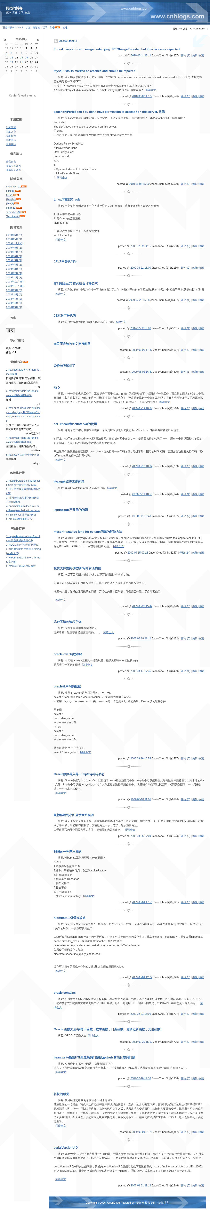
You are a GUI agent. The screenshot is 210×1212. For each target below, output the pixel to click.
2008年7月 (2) (14, 298)
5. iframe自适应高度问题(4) (21, 566)
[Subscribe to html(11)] (18, 190)
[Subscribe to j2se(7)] (16, 203)
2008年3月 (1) (14, 307)
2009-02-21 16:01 (140, 1013)
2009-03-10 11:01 (141, 799)
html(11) (10, 190)
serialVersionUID (66, 1147)
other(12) (11, 207)
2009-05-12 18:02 (142, 466)
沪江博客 (163, 1202)
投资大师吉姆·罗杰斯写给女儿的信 (77, 568)
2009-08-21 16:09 (140, 267)
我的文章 (11, 131)
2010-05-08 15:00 (139, 183)
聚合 (52, 27)
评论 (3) (185, 408)
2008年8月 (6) (14, 294)
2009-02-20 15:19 (142, 1041)
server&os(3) (13, 212)
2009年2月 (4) (14, 273)
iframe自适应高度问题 (69, 481)
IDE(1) (9, 195)
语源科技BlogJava (12, 27)
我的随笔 (11, 127)
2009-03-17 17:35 (140, 671)
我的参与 (11, 140)
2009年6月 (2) (14, 256)
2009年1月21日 (68, 41)
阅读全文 (150, 90)
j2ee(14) (11, 199)
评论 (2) (185, 516)
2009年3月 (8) (14, 269)
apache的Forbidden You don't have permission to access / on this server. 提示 (109, 111)
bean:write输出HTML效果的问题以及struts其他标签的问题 (94, 1057)
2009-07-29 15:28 (139, 300)
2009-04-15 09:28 (138, 552)
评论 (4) (185, 328)
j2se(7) (10, 203)
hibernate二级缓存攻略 (70, 917)
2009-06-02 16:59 (142, 371)
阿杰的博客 (14, 8)
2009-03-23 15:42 (142, 606)
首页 (27, 27)
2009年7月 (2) (14, 252)
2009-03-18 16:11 (141, 638)
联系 (44, 27)
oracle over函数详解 (68, 654)
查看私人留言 (13, 170)
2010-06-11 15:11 (141, 55)
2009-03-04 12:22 (142, 977)
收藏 (201, 55)
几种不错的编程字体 (67, 621)
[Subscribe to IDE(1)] (16, 195)
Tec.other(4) (12, 216)
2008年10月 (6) (14, 286)
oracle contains (65, 992)
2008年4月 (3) (14, 303)
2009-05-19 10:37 (142, 408)
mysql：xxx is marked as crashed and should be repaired (94, 71)
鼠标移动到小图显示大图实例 (74, 815)
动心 (57, 387)
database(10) (13, 186)
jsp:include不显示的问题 (71, 509)
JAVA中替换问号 (65, 261)
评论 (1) (185, 55)
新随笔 (36, 27)
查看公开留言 (13, 166)
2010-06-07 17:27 (142, 96)
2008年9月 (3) (14, 290)
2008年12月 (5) (14, 281)
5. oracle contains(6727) (19, 519)
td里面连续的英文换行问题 (72, 343)
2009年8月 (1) (14, 247)
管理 (65, 27)
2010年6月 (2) (14, 235)
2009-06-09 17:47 (142, 349)
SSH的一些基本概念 (68, 851)
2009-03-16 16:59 (140, 758)
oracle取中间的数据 (67, 686)
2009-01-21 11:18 (141, 1185)
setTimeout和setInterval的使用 (75, 424)
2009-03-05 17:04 (140, 836)
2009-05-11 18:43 (141, 516)
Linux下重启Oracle (67, 199)
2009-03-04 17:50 (142, 902)
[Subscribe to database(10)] (23, 186)
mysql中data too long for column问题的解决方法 (88, 531)
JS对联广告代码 (65, 315)
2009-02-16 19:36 (140, 1078)
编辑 (195, 55)
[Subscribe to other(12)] (19, 207)
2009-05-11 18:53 (142, 494)
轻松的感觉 (61, 1094)
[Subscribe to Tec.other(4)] (22, 216)
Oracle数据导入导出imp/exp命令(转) (79, 774)
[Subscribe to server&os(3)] (23, 212)
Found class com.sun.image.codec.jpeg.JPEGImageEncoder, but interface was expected (117, 49)
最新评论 (11, 144)
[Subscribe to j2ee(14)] (18, 199)
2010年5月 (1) (14, 239)
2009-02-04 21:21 (142, 1132)
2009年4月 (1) (14, 264)
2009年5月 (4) (14, 260)
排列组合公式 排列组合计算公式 (76, 283)
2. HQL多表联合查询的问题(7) (22, 544)
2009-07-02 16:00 (140, 328)
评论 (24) (184, 552)
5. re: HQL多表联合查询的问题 (23, 454)
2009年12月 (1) (14, 243)
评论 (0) (185, 96)
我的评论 (11, 135)
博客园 (140, 1202)
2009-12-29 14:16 (140, 246)
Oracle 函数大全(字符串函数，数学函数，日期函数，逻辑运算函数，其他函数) (107, 1029)
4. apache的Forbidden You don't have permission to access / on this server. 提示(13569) (23, 510)
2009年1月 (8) (14, 277)
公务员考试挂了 (64, 365)
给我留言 (11, 161)
